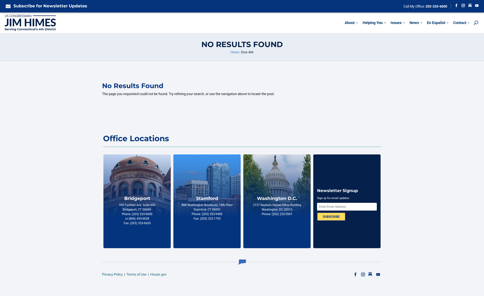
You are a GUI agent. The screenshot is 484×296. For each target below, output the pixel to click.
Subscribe (331, 217)
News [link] (414, 22)
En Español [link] (436, 22)
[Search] (476, 23)
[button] (456, 5)
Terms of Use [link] (136, 274)
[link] (7, 6)
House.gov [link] (158, 274)
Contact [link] (459, 22)
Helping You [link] (373, 22)
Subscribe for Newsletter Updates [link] (50, 6)
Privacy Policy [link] (112, 274)
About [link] (350, 22)
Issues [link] (396, 22)
